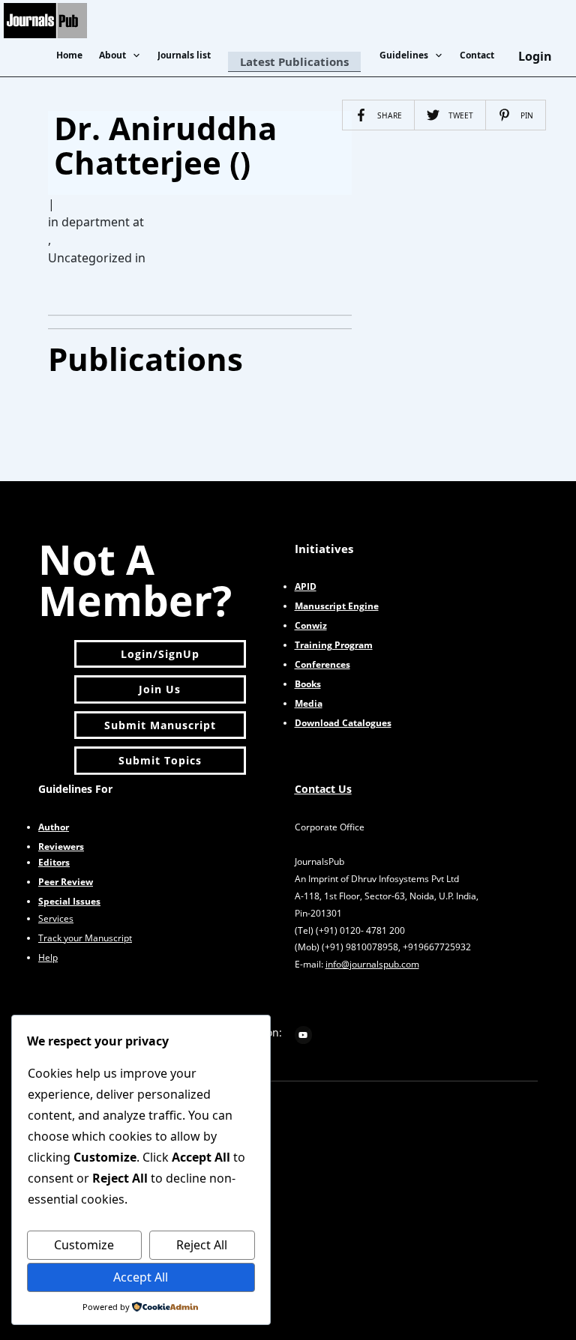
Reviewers (61, 846)
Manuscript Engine (337, 606)
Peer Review (65, 881)
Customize (84, 1245)
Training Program (334, 645)
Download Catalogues (343, 722)
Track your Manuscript (85, 938)
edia (308, 703)
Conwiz (311, 625)
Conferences (322, 664)
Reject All (201, 1245)
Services (56, 918)
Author (53, 827)
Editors (54, 862)
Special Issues (69, 901)
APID (305, 586)
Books (308, 683)
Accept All (140, 1277)
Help (48, 957)
